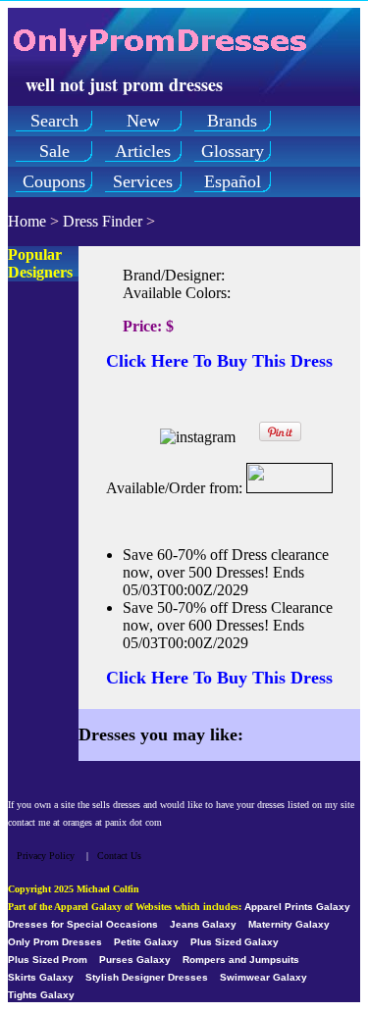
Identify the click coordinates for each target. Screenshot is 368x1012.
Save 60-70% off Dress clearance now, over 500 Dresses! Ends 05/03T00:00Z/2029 (226, 572)
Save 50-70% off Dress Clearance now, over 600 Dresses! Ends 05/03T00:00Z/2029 (228, 625)
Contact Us (119, 855)
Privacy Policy (46, 855)
